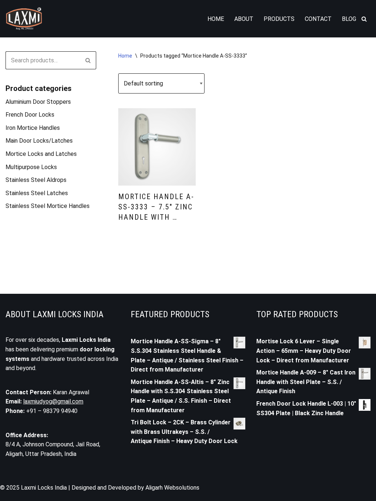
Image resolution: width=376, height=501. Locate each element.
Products (279, 18)
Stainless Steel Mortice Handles (48, 205)
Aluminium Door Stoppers (38, 101)
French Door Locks (30, 114)
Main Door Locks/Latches (39, 140)
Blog (349, 18)
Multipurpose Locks (31, 167)
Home (215, 18)
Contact (318, 18)
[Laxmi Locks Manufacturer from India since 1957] (24, 19)
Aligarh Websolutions (172, 487)
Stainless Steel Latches (37, 193)
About (243, 18)
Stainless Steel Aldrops (36, 179)
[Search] (364, 19)
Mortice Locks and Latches (41, 153)
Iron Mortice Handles (33, 127)
